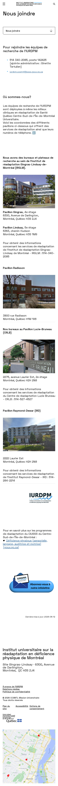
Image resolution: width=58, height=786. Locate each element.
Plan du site (6, 707)
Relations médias (11, 689)
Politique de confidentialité (16, 691)
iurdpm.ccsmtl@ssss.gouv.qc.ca (26, 71)
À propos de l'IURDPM (13, 686)
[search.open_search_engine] (54, 4)
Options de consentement (37, 707)
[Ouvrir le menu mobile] (4, 4)
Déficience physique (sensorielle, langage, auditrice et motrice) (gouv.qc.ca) (25, 544)
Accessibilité (22, 706)
